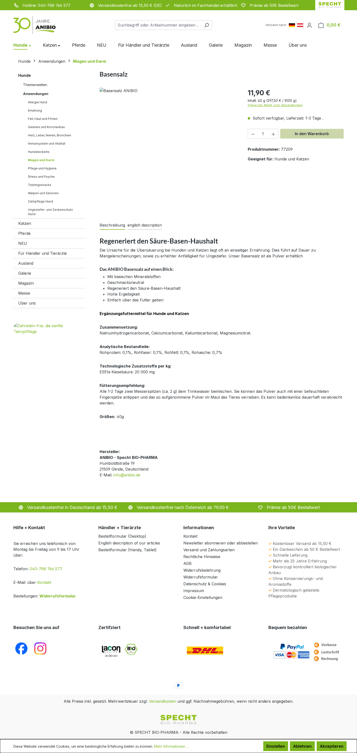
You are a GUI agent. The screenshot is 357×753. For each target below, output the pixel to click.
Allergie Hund (37, 102)
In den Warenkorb (312, 133)
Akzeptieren (331, 746)
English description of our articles (129, 543)
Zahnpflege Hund (40, 201)
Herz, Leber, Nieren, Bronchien (49, 135)
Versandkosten (162, 701)
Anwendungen (35, 94)
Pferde (24, 233)
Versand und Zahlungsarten (209, 549)
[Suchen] (206, 25)
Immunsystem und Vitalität (46, 143)
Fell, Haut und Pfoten (43, 119)
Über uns (27, 303)
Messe (24, 293)
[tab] (112, 225)
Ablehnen (302, 746)
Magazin (26, 283)
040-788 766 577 (46, 568)
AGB (187, 563)
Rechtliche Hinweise (201, 556)
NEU (22, 243)
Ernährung (35, 110)
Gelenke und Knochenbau (46, 127)
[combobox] (158, 25)
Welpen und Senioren (43, 193)
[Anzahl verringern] (253, 134)
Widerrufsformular (57, 596)
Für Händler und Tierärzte (42, 253)
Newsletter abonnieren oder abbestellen (220, 543)
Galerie (24, 273)
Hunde (24, 75)
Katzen (24, 223)
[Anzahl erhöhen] (273, 134)
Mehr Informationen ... (171, 746)
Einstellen (275, 746)
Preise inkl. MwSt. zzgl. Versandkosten (275, 105)
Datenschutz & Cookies (204, 583)
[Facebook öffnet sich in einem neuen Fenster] (21, 648)
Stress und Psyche (41, 176)
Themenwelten (35, 85)
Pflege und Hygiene (42, 168)
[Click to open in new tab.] (40, 648)
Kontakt (44, 582)
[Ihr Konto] (309, 25)
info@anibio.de (126, 475)
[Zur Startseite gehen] (37, 25)
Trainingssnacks (39, 185)
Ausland (25, 263)
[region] (169, 148)
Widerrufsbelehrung (202, 570)
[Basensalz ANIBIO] (169, 91)
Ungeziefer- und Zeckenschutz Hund (50, 212)
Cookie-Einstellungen (202, 597)
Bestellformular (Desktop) (122, 536)
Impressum (193, 590)
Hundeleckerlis (39, 152)
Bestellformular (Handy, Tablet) (127, 549)
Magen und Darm (41, 160)
